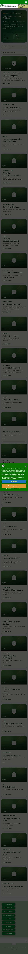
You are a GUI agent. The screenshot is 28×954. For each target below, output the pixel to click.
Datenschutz (15, 488)
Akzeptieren (14, 481)
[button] (25, 466)
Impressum (21, 488)
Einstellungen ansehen (14, 486)
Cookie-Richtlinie (8, 488)
